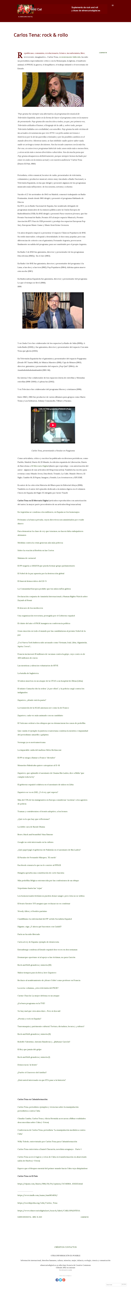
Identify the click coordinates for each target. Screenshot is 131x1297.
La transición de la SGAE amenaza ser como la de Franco (43, 708)
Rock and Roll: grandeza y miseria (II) (34, 1034)
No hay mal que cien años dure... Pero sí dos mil (39, 1011)
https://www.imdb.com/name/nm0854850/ (38, 1195)
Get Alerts (124, 1284)
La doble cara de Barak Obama (31, 827)
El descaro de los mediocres (30, 608)
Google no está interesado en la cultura (35, 842)
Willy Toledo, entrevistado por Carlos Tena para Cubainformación (47, 1141)
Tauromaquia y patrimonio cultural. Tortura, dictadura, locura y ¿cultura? (51, 1026)
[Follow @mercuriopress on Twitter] (60, 1279)
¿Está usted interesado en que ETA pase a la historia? (42, 1080)
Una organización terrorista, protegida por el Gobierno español (46, 615)
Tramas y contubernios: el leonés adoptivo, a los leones (42, 811)
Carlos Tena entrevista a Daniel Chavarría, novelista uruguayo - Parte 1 (49, 1149)
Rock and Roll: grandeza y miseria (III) (34, 965)
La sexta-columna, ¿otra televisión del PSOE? (38, 988)
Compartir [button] (103, 53)
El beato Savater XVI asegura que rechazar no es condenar (44, 903)
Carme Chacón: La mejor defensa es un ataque (38, 995)
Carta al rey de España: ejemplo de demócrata (38, 942)
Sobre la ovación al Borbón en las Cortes (36, 550)
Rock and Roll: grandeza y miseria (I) (34, 1057)
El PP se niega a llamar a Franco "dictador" (37, 757)
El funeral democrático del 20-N (32, 581)
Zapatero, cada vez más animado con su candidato (40, 715)
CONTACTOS (70, 1247)
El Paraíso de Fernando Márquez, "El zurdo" (37, 857)
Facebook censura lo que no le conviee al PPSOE (39, 865)
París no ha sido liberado (29, 934)
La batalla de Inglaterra (28, 673)
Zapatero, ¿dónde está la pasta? (32, 700)
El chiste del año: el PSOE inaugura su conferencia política (44, 623)
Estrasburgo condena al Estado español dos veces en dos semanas (47, 949)
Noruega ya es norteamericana (31, 742)
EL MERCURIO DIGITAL (25, 17)
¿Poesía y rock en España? (29, 1018)
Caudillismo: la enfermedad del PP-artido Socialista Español (45, 919)
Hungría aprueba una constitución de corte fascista (41, 873)
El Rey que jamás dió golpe (30, 1049)
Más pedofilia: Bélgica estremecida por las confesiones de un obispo (48, 880)
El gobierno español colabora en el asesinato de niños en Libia (46, 784)
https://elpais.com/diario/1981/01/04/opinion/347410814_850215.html (50, 1184)
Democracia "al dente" (27, 1065)
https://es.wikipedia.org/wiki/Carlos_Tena (37, 1203)
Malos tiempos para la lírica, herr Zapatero (37, 972)
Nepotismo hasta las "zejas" (30, 888)
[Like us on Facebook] (57, 1279)
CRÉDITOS (59, 1247)
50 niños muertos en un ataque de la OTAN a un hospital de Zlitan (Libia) (50, 681)
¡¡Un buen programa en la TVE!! (31, 1003)
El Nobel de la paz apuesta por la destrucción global (41, 573)
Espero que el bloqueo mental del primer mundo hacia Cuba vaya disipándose (53, 1168)
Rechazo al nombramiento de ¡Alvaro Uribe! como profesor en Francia (49, 980)
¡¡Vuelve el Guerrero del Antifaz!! (32, 1072)
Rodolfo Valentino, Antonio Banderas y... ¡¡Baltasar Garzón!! (44, 1041)
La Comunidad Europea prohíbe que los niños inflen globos (44, 589)
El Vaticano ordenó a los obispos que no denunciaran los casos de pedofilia (51, 723)
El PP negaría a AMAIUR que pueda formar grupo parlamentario (46, 566)
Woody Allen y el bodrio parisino (32, 911)
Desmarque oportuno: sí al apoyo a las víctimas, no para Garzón (46, 957)
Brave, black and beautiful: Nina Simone (35, 834)
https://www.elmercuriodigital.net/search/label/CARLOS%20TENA (49, 1210)
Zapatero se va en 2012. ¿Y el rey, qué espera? (38, 792)
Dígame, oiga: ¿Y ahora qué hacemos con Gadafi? (40, 926)
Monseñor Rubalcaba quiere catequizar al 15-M (39, 765)
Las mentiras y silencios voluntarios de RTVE (38, 665)
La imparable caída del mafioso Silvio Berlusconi (39, 750)
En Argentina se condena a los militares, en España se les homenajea (48, 512)
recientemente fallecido (70, 57)
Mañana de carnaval (27, 558)
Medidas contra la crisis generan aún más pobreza (40, 543)
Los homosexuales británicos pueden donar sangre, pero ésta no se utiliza (51, 896)
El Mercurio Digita (39, 466)
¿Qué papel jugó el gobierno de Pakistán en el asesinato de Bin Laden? (49, 850)
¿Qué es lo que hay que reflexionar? (34, 819)
